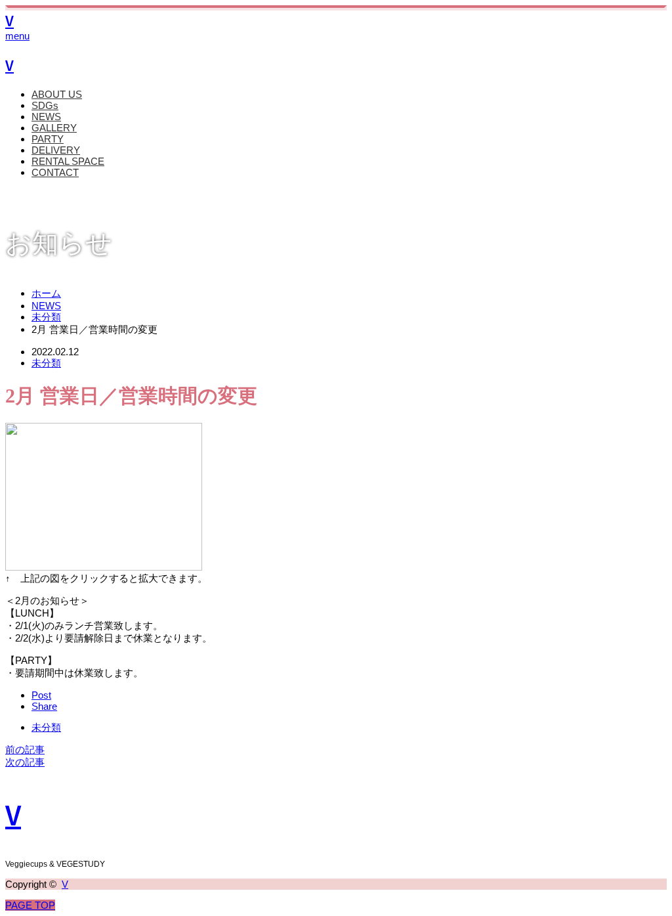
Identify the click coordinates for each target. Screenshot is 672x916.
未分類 (46, 362)
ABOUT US (57, 94)
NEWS (46, 116)
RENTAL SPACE (68, 161)
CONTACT (55, 172)
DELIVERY (56, 150)
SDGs (45, 105)
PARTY (48, 138)
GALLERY (54, 127)
